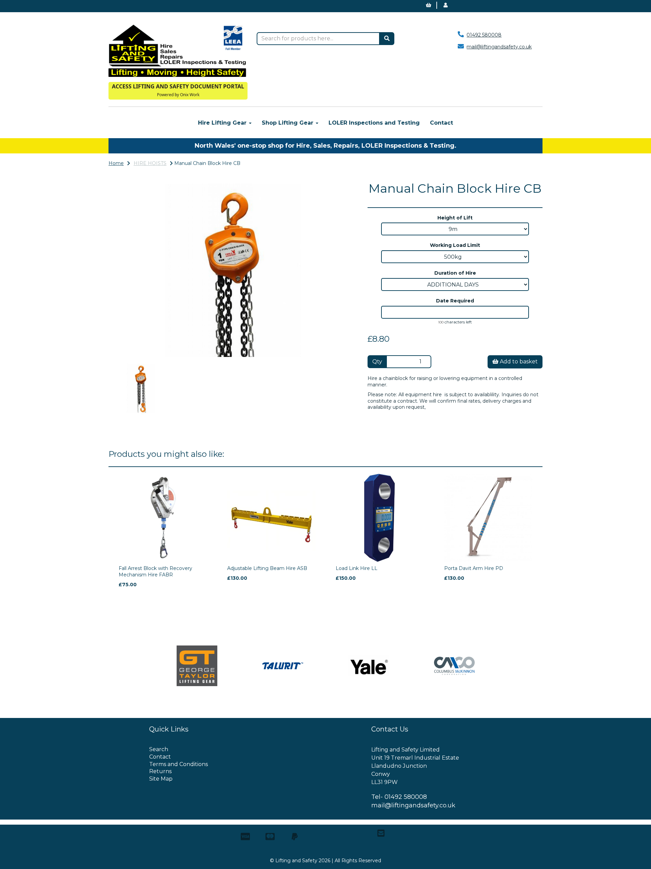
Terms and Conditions (178, 764)
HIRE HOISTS (150, 163)
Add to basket (518, 361)
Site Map (161, 779)
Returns (160, 771)
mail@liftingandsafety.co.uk (499, 47)
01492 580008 (484, 35)
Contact (441, 123)
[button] (130, 313)
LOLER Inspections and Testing (374, 123)
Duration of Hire (455, 273)
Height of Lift (455, 218)
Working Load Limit (455, 245)
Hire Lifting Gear (223, 123)
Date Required (455, 301)
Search (158, 749)
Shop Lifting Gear (288, 123)
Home (116, 163)
